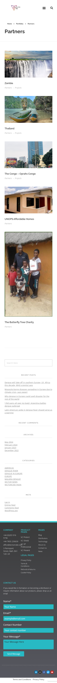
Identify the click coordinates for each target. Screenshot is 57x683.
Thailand (9, 128)
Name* (7, 601)
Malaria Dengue (13, 479)
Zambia (9, 83)
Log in (7, 502)
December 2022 (12, 450)
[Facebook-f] (44, 672)
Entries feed (10, 505)
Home (9, 24)
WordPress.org (11, 510)
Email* (7, 613)
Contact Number (12, 624)
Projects (18, 87)
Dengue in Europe (13, 473)
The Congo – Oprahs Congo (20, 173)
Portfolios (19, 24)
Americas (9, 468)
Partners (8, 87)
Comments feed (12, 508)
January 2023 (10, 447)
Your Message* (11, 636)
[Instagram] (40, 672)
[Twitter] (48, 672)
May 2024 (9, 442)
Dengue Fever (11, 470)
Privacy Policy (38, 679)
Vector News (11, 482)
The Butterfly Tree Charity (19, 322)
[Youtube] (52, 672)
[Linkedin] (36, 672)
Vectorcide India (13, 484)
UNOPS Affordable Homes (19, 219)
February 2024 (11, 445)
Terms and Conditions (22, 679)
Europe (8, 476)
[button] (44, 7)
